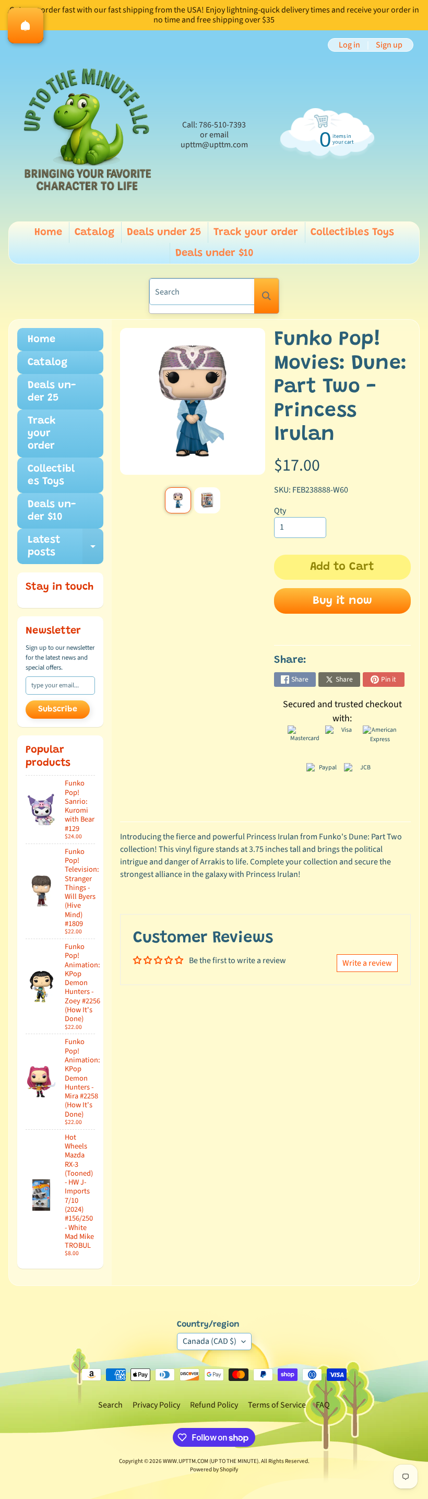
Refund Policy (214, 1405)
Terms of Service (277, 1405)
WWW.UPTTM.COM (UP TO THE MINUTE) (210, 1461)
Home (48, 232)
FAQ (323, 1405)
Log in (349, 45)
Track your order (255, 232)
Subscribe (57, 709)
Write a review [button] (367, 963)
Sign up (389, 45)
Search (110, 1405)
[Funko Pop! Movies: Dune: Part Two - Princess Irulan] (178, 500)
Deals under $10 (214, 253)
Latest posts (65, 547)
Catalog (94, 232)
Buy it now (342, 601)
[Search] (266, 295)
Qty (280, 511)
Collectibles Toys (352, 232)
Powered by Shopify (214, 1469)
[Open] (25, 25)
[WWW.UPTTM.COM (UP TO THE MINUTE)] (86, 134)
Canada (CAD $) (209, 1341)
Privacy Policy (156, 1405)
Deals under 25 (164, 232)
